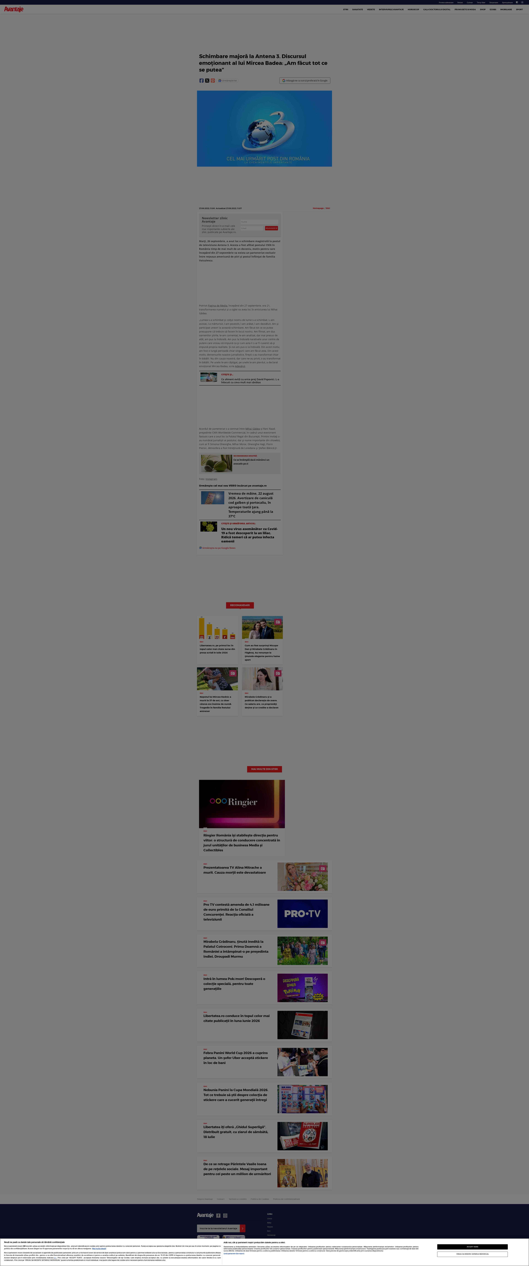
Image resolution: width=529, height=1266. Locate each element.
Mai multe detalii (99, 1249)
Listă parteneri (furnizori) (234, 1254)
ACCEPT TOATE (472, 1247)
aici (55, 1258)
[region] (264, 1252)
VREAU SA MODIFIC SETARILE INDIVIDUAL (472, 1254)
